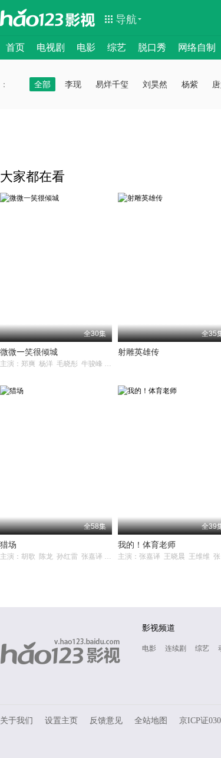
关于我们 (16, 720)
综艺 (116, 47)
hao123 (32, 17)
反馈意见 (106, 720)
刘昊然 (155, 84)
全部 (42, 84)
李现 (73, 84)
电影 (86, 47)
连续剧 (175, 648)
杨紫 (190, 84)
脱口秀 (152, 47)
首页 (15, 47)
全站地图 (150, 720)
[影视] (80, 19)
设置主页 (61, 720)
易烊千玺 (111, 84)
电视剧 (51, 47)
